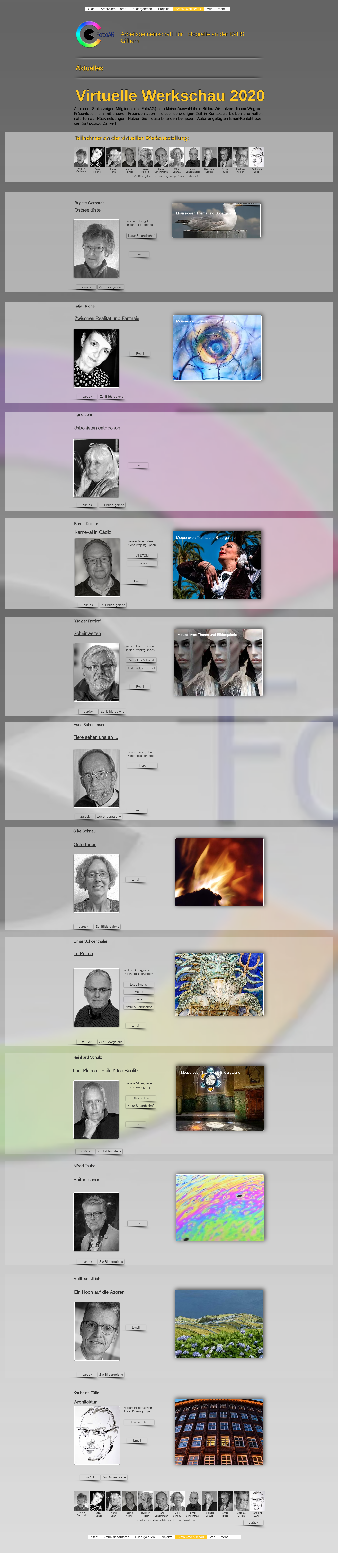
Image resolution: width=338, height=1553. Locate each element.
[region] (216, 220)
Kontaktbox (89, 123)
